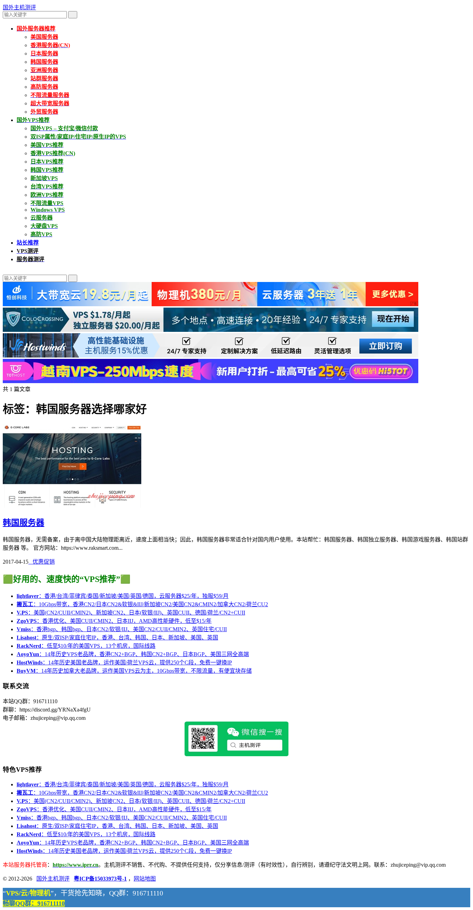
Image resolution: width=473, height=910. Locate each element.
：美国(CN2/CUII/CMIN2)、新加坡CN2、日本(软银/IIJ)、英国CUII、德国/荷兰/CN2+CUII (131, 613)
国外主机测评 (19, 7)
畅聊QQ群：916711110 (34, 903)
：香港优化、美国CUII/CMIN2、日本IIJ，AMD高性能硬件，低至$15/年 (114, 621)
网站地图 (145, 879)
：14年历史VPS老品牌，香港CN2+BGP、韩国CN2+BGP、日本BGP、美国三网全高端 (133, 654)
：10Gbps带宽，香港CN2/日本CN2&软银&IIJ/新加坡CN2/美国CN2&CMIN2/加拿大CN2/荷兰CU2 (142, 604)
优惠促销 (41, 562)
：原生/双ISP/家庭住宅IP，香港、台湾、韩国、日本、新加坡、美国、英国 (117, 637)
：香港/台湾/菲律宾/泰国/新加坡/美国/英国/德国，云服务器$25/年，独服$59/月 (123, 596)
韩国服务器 (23, 522)
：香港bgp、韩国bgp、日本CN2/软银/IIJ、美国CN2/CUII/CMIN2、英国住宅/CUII (122, 629)
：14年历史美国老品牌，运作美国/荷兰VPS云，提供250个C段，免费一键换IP (124, 662)
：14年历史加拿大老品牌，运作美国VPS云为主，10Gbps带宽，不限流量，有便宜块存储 (134, 671)
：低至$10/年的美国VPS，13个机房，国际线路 (86, 646)
